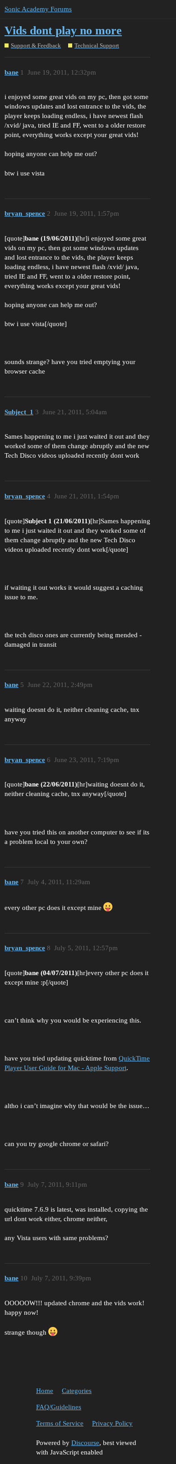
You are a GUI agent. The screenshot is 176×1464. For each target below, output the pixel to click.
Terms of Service (59, 1423)
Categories (77, 1390)
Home (44, 1390)
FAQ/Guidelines (58, 1407)
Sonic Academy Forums (38, 9)
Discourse (85, 1442)
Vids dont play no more (63, 30)
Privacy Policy (112, 1423)
